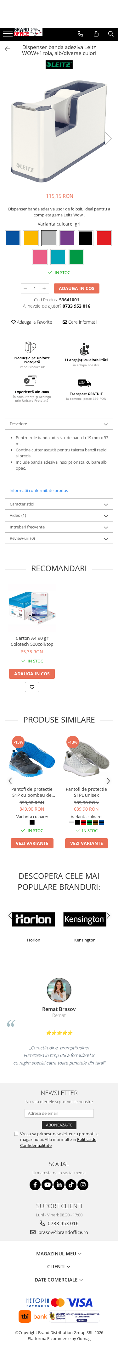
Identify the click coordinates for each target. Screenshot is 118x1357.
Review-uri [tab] (22, 538)
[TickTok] (70, 1184)
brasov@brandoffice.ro (62, 1232)
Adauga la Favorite (34, 322)
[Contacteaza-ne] (80, 34)
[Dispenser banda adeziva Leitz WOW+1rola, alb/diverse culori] (59, 132)
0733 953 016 (63, 1223)
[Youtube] (47, 1184)
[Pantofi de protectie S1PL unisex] (86, 759)
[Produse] (8, 35)
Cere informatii (82, 322)
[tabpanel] (59, 132)
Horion (33, 940)
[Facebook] (35, 1184)
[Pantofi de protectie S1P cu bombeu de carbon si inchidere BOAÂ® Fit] (32, 759)
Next (108, 138)
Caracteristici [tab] (22, 504)
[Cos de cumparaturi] (96, 34)
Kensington (85, 940)
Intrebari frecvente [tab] (27, 527)
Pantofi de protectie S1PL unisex (86, 792)
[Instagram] (82, 1184)
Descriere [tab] (18, 424)
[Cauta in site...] (111, 34)
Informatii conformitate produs (38, 490)
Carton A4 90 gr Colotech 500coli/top (32, 641)
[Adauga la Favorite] (32, 687)
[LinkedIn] (59, 1184)
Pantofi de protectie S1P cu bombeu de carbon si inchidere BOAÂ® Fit (32, 792)
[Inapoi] (4, 49)
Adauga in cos (76, 288)
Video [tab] (18, 515)
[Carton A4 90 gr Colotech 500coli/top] (32, 608)
